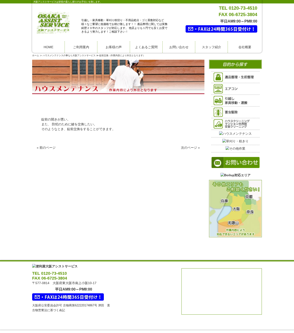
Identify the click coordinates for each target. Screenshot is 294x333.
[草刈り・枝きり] (235, 141)
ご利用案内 (81, 47)
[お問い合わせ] (236, 160)
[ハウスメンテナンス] (235, 133)
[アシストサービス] (53, 22)
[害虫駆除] (235, 112)
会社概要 (244, 47)
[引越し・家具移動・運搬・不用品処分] (235, 100)
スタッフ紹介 (211, 47)
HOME (48, 47)
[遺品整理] (235, 77)
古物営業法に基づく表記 (48, 310)
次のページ (189, 147)
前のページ (48, 147)
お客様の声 (114, 47)
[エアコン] (235, 88)
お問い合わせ (179, 47)
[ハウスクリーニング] (235, 124)
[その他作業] (235, 148)
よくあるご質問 (146, 47)
